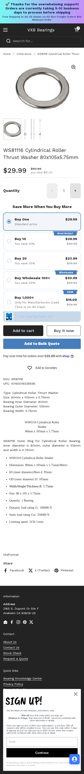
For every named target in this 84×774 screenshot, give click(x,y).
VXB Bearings (40, 30)
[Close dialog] (76, 694)
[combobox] (42, 41)
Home (7, 53)
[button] (76, 30)
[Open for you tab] (74, 759)
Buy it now (64, 330)
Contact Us (11, 647)
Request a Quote (15, 658)
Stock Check (12, 653)
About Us (10, 642)
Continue (42, 752)
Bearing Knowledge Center (22, 678)
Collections (24, 53)
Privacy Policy (13, 684)
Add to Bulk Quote (42, 343)
